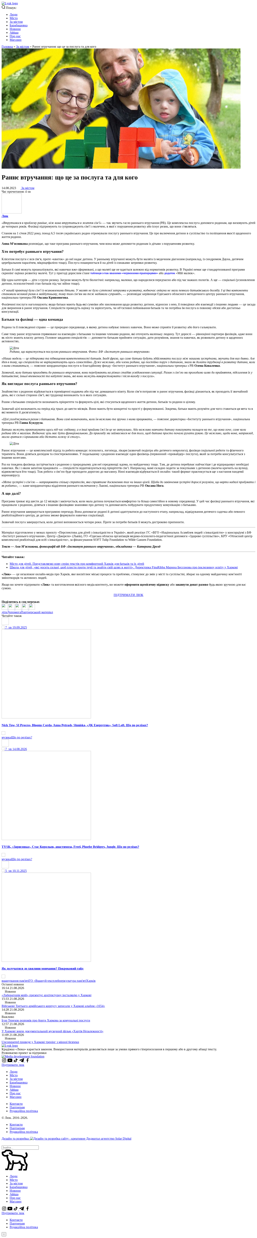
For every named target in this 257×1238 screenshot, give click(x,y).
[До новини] (3, 733)
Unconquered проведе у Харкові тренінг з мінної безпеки (40, 1042)
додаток (169, 273)
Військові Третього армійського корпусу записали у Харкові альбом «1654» (53, 1006)
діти (4, 612)
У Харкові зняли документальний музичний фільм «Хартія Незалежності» (52, 1031)
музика (6, 737)
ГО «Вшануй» (38, 980)
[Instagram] (4, 1061)
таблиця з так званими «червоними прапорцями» (124, 273)
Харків (91, 980)
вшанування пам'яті (15, 980)
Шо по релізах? (21, 737)
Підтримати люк (13, 1065)
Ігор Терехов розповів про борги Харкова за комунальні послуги (46, 1020)
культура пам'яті (75, 980)
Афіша (14, 32)
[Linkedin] (18, 608)
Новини (15, 29)
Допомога (14, 612)
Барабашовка (19, 25)
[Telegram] (25, 608)
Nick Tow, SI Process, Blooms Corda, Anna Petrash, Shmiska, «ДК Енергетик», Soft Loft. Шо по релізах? (75, 725)
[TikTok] (16, 1061)
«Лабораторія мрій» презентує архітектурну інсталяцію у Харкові (46, 995)
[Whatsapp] (32, 608)
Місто (14, 18)
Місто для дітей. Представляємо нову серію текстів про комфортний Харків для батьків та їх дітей (77, 563)
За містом (16, 21)
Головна (7, 46)
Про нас (15, 36)
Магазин (15, 39)
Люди (13, 14)
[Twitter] (11, 608)
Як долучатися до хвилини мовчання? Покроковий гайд (42, 968)
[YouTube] (10, 1061)
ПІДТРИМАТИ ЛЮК (128, 595)
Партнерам (17, 1107)
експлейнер (56, 980)
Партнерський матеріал (37, 612)
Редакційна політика (24, 1111)
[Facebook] (5, 608)
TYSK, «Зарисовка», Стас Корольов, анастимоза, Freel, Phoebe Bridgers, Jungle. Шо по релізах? (70, 846)
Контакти (16, 1103)
